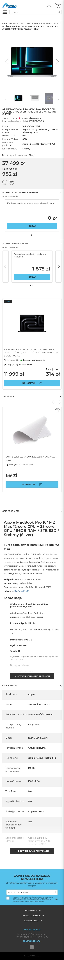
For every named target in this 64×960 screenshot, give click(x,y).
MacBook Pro (33, 24)
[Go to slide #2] (34, 98)
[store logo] (15, 5)
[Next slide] (57, 61)
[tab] (32, 192)
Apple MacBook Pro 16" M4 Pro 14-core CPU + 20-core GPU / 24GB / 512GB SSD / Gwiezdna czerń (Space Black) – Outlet (32, 352)
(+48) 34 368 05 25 (32, 929)
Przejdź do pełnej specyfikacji (20, 155)
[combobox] (35, 12)
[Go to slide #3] (50, 98)
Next (58, 266)
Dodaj (32, 226)
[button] (49, 5)
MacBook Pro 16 (50, 24)
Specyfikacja (9, 686)
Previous (5, 266)
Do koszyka (28, 383)
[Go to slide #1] (18, 98)
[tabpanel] (32, 215)
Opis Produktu (10, 511)
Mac (21, 24)
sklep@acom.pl (31, 941)
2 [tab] (32, 285)
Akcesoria (8, 396)
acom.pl (37, 956)
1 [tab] (31, 235)
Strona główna (9, 24)
